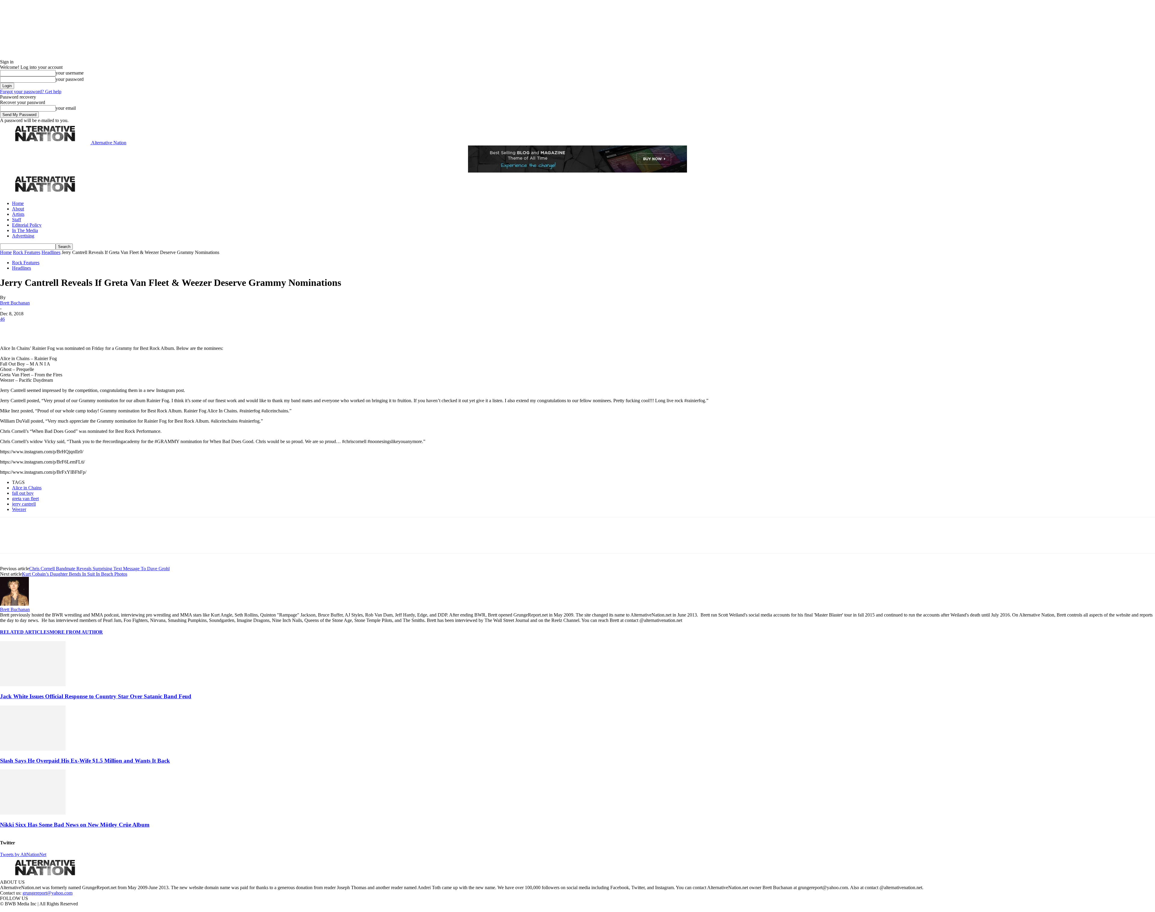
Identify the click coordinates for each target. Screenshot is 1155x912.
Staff (16, 219)
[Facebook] (9, 328)
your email (66, 108)
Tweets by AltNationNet (23, 854)
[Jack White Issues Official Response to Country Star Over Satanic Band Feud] (33, 684)
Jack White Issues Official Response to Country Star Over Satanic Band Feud (95, 696)
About (18, 208)
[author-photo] (14, 604)
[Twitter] (30, 328)
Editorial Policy (27, 225)
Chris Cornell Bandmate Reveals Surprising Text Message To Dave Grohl (99, 568)
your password (70, 79)
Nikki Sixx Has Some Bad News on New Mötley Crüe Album (74, 825)
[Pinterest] (51, 328)
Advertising (23, 235)
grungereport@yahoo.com (47, 892)
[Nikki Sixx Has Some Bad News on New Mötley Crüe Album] (33, 813)
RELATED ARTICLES (25, 632)
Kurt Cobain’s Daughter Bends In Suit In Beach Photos (74, 574)
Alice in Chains (27, 487)
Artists (18, 214)
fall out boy (23, 493)
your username (70, 72)
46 (2, 319)
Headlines (51, 252)
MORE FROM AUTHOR (76, 632)
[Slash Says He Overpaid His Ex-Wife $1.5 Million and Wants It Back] (33, 748)
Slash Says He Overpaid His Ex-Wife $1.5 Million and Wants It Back (85, 760)
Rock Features (26, 252)
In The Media (25, 230)
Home (18, 203)
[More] (94, 328)
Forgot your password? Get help (30, 91)
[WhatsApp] (72, 328)
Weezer (19, 509)
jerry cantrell (24, 503)
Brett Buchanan (15, 302)
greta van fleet (25, 498)
